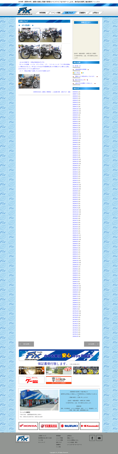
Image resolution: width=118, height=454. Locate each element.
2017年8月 (75, 319)
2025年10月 (76, 113)
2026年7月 (75, 94)
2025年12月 (76, 108)
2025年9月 (75, 115)
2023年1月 (75, 182)
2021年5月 (75, 224)
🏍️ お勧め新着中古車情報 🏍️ (81, 69)
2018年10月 (76, 290)
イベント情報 (55, 13)
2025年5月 (75, 123)
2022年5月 (75, 199)
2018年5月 (75, 300)
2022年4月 (75, 201)
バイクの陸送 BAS (72, 442)
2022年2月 (75, 205)
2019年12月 (76, 260)
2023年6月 (75, 172)
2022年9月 (75, 191)
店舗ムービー (70, 438)
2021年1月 (75, 233)
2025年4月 (75, 125)
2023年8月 (75, 167)
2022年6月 (75, 197)
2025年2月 (75, 129)
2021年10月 (76, 214)
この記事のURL (56, 92)
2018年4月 (75, 302)
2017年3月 (75, 330)
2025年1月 (75, 132)
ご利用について (42, 435)
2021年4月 (75, 226)
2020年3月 (75, 254)
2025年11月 (76, 110)
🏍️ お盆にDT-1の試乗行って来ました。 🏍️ (84, 83)
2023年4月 (75, 176)
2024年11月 (76, 136)
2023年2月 (75, 180)
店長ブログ (69, 13)
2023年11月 (76, 161)
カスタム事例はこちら (72, 440)
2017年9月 (75, 317)
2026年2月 (75, 104)
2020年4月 (75, 252)
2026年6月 (75, 96)
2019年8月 (75, 269)
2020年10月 (76, 239)
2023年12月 (76, 159)
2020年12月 (76, 235)
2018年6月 (75, 298)
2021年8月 (75, 218)
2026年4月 (75, 100)
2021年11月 (76, 212)
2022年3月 (75, 203)
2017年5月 (75, 325)
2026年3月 (75, 102)
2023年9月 (75, 165)
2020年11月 (76, 237)
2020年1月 (75, 258)
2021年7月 (75, 220)
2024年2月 (75, 155)
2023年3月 (75, 178)
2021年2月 (75, 231)
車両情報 (42, 13)
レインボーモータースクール (74, 444)
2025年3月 (75, 127)
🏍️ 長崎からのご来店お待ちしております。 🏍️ (85, 76)
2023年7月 (75, 169)
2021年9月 (75, 216)
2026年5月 (75, 98)
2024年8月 (75, 142)
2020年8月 (75, 243)
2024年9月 (75, 140)
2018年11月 (76, 288)
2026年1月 (75, 106)
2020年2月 (75, 256)
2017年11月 (76, 313)
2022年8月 (75, 193)
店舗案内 (82, 13)
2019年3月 (75, 279)
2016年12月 (76, 336)
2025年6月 (75, 121)
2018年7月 (75, 296)
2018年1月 (75, 309)
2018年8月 (75, 294)
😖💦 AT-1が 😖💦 (78, 72)
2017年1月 (75, 334)
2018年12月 (76, 285)
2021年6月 (75, 222)
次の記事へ (92, 344)
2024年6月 (75, 146)
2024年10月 (76, 138)
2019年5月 (75, 275)
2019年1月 (75, 283)
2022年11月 (76, 186)
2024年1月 (75, 157)
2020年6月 (75, 248)
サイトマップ (41, 442)
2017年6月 (75, 323)
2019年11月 (76, 262)
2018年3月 (75, 304)
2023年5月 (75, 174)
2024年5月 (75, 148)
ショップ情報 (59, 438)
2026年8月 (75, 92)
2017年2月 (75, 332)
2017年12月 (76, 311)
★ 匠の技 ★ (77, 65)
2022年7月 (75, 195)
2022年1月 (75, 207)
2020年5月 (75, 250)
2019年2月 (75, 281)
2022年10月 (76, 188)
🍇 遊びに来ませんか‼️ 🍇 (80, 79)
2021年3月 (75, 228)
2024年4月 (75, 151)
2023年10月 (76, 163)
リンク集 (40, 440)
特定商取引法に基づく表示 (45, 438)
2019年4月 (75, 277)
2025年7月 (75, 119)
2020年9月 (75, 241)
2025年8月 (75, 117)
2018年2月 (75, 307)
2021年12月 (76, 210)
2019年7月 (75, 271)
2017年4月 (75, 328)
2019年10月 (76, 264)
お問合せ (96, 13)
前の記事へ (26, 344)
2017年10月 (76, 315)
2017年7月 (75, 321)
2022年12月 (76, 184)
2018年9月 (75, 292)
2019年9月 (75, 266)
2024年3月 (75, 153)
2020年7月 (75, 245)
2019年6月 (75, 273)
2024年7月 (75, 144)
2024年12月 (76, 134)
